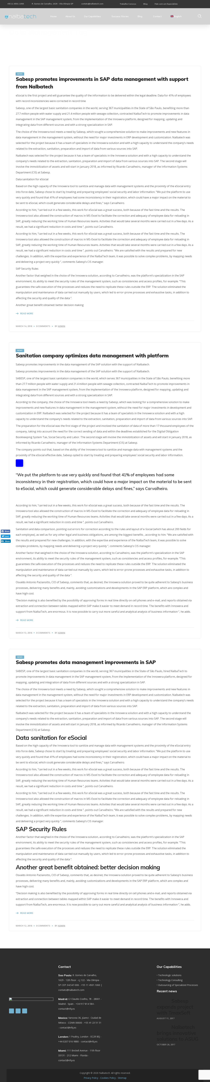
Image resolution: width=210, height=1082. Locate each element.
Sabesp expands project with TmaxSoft (175, 1007)
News (19, 74)
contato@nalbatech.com (92, 4)
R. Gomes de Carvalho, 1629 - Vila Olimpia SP (52, 4)
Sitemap (122, 1077)
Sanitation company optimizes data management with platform (92, 355)
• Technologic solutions (169, 975)
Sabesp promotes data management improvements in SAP (86, 662)
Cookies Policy (108, 1077)
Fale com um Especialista (166, 4)
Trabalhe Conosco (128, 4)
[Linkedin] (11, 1010)
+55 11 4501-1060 (15, 4)
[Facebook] (18, 1010)
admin (61, 326)
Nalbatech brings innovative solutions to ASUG (178, 1033)
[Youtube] (24, 1010)
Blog (145, 4)
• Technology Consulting (169, 980)
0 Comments (43, 326)
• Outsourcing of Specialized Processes (177, 985)
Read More (26, 313)
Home (150, 33)
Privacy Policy (91, 1077)
